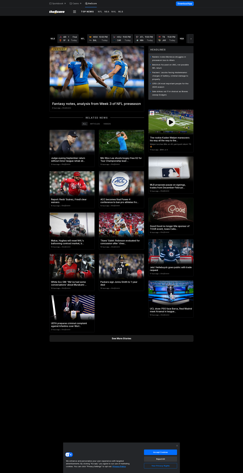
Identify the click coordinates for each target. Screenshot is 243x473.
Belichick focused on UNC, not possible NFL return (170, 66)
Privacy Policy (119, 466)
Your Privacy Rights (160, 466)
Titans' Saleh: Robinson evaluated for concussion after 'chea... (120, 242)
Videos (107, 124)
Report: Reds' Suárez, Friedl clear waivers (69, 201)
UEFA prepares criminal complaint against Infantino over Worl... (69, 324)
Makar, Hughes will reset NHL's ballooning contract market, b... (67, 242)
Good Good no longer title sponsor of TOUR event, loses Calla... (169, 227)
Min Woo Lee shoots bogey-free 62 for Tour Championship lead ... (121, 159)
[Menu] (74, 11)
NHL (113, 11)
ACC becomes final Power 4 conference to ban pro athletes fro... (119, 201)
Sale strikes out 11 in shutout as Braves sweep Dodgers (170, 93)
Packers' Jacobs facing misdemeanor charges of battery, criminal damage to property (170, 75)
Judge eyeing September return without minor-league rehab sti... (68, 159)
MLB (120, 11)
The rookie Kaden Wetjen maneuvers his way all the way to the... (169, 139)
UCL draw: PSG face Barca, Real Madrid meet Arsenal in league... (171, 310)
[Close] (177, 446)
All (84, 124)
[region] (121, 457)
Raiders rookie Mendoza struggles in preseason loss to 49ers (169, 58)
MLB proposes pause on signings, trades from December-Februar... (168, 186)
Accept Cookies (160, 452)
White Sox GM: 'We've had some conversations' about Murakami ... (68, 283)
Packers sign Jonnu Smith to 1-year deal (118, 283)
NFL (100, 11)
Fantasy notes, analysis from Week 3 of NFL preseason (96, 104)
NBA (107, 11)
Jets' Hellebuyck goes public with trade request (171, 269)
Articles (95, 124)
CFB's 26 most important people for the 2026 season (170, 85)
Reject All (160, 459)
